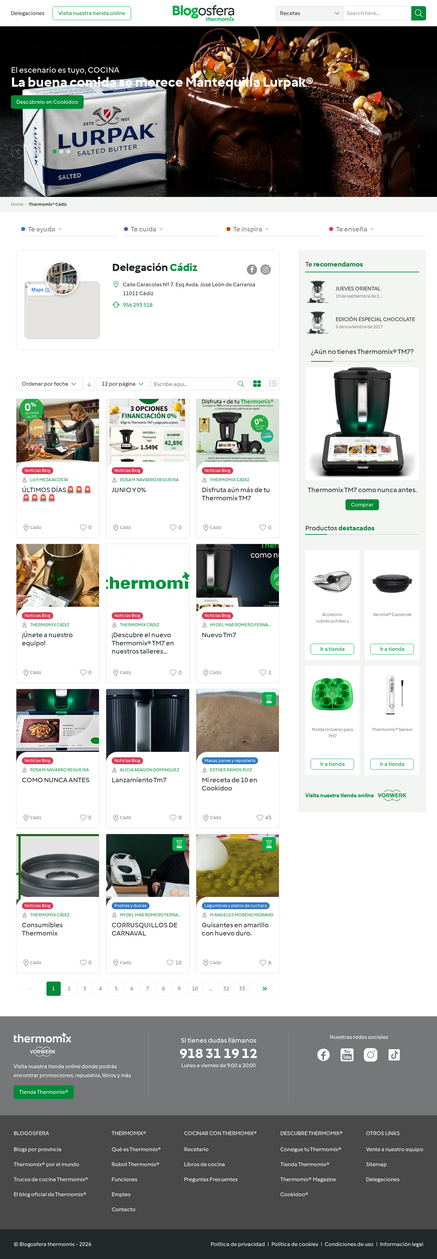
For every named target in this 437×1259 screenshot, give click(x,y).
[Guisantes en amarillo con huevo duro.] (237, 873)
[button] (310, 13)
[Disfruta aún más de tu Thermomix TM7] (237, 438)
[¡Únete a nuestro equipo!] (57, 583)
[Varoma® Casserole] (392, 579)
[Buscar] (418, 13)
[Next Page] (265, 989)
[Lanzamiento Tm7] (147, 728)
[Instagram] (370, 1055)
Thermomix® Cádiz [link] (48, 204)
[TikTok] (394, 1055)
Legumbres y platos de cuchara (236, 905)
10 (195, 988)
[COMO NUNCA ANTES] (57, 728)
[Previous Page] (30, 989)
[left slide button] (18, 151)
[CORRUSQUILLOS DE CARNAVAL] (147, 873)
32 (226, 988)
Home (17, 204)
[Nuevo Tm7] (237, 583)
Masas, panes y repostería (230, 760)
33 (242, 988)
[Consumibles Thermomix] (57, 873)
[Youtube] (347, 1055)
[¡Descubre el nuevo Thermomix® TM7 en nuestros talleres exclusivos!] (147, 583)
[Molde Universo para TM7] (332, 694)
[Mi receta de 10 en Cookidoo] (237, 728)
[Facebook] (323, 1055)
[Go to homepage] (203, 13)
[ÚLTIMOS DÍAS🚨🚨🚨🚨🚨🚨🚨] (57, 438)
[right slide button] (37, 151)
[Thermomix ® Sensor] (392, 694)
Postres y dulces (130, 905)
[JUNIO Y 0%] (147, 438)
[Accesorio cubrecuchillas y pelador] (332, 579)
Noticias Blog (38, 470)
